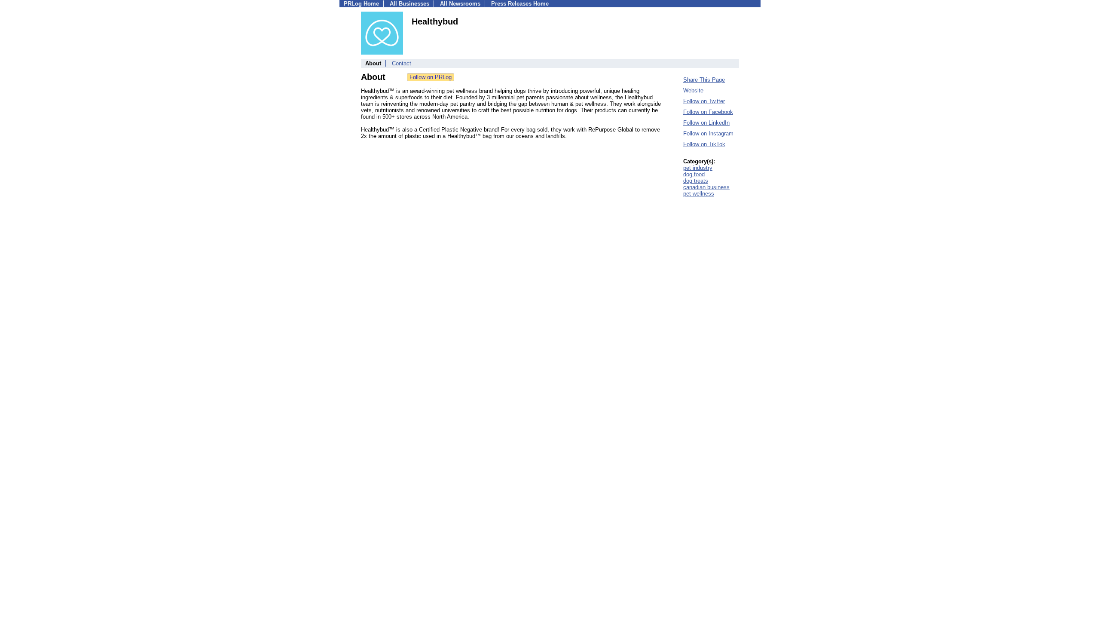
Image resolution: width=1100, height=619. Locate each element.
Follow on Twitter (704, 101)
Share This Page (704, 80)
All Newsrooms (460, 3)
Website (693, 90)
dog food (694, 174)
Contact (401, 63)
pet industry (697, 168)
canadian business (706, 187)
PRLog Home (361, 3)
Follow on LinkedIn (706, 123)
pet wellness (698, 193)
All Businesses (409, 3)
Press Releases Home (520, 3)
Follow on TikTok (704, 144)
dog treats (695, 181)
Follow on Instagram (708, 133)
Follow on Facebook (708, 112)
